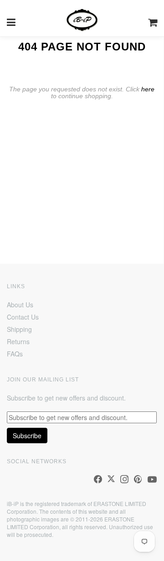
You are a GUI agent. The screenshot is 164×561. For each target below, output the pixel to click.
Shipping (19, 329)
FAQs (15, 353)
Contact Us (23, 316)
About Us (20, 304)
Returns (18, 341)
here (147, 89)
